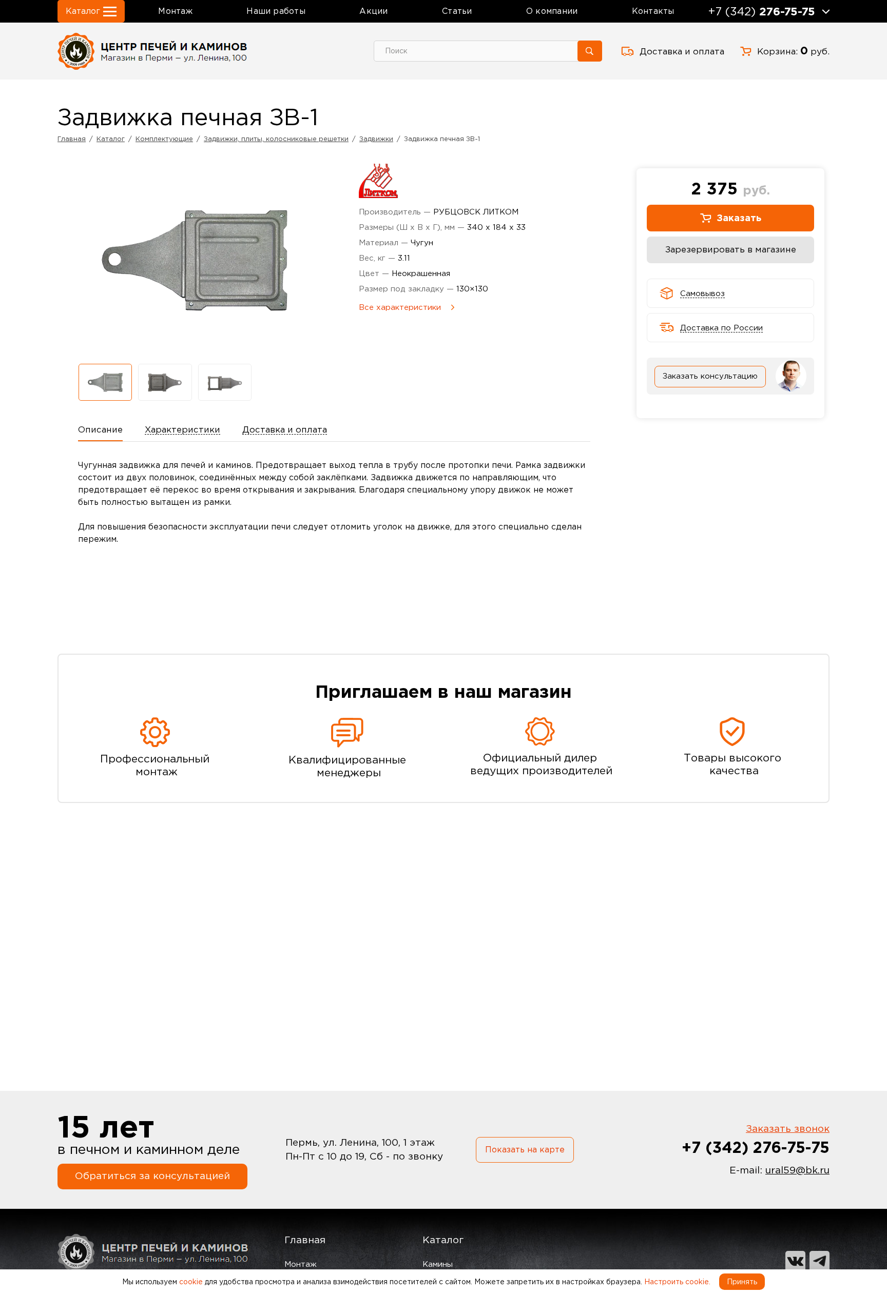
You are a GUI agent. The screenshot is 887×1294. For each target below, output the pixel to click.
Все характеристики (400, 307)
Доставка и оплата (682, 51)
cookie (191, 1282)
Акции (373, 10)
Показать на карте (525, 1149)
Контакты (653, 10)
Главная (304, 1239)
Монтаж (175, 10)
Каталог (443, 1239)
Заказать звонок (788, 1128)
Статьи (457, 10)
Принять (742, 1282)
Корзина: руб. (793, 50)
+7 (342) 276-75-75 (756, 1147)
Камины (437, 1264)
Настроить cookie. (677, 1282)
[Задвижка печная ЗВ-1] (105, 382)
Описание (100, 429)
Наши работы (275, 10)
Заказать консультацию (710, 375)
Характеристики (182, 429)
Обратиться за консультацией (152, 1175)
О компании (551, 10)
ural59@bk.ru (797, 1170)
